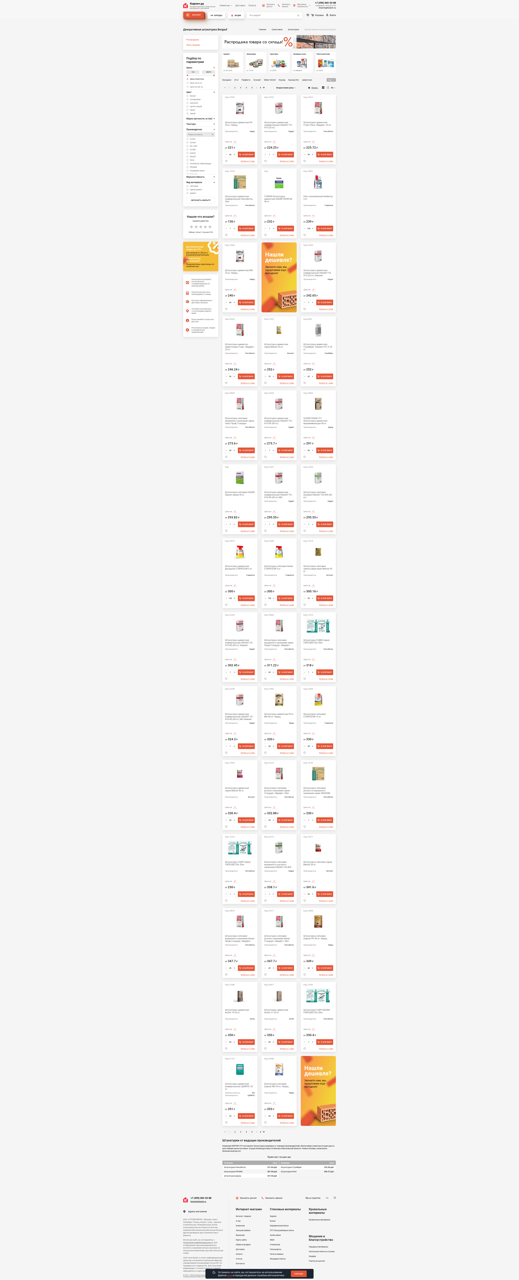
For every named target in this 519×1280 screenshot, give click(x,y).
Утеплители (275, 1244)
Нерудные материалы (318, 1247)
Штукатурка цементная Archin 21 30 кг (276, 1011)
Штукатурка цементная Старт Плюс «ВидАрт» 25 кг (317, 123)
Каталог (196, 15)
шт (235, 141)
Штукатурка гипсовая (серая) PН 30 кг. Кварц (315, 937)
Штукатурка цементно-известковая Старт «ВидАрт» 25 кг (239, 347)
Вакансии (240, 1235)
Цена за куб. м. (196, 87)
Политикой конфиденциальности (198, 1242)
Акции (237, 15)
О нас (238, 1221)
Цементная (307, 80)
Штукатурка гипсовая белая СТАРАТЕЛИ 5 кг (278, 567)
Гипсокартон (275, 1249)
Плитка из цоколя (317, 1261)
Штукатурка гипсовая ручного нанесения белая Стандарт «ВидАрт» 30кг (277, 938)
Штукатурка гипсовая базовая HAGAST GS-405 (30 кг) (317, 495)
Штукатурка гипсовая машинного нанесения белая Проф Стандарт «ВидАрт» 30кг (239, 938)
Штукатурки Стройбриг (291, 1167)
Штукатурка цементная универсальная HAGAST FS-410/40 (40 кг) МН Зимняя (239, 717)
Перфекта (246, 80)
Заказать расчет (248, 1198)
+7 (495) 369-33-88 (325, 3)
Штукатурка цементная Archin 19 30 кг (237, 1011)
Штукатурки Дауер (232, 1176)
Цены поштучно (197, 79)
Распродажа (192, 39)
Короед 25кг (293, 80)
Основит (257, 80)
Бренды (218, 15)
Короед (282, 80)
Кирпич (273, 1216)
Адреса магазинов (197, 1211)
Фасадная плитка (278, 1259)
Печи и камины (276, 1254)
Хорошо (298, 1274)
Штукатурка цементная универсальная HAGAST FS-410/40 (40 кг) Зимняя (239, 643)
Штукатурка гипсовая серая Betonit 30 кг (317, 863)
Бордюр (312, 1256)
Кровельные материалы (319, 1220)
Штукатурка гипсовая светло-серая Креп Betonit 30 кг (317, 569)
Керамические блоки (279, 1226)
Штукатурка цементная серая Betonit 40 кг (237, 789)
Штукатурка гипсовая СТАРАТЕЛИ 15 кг (314, 715)
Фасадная (226, 80)
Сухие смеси (275, 1235)
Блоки (272, 1221)
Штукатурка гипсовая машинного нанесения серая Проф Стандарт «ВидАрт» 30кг (278, 643)
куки (229, 1275)
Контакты (240, 1263)
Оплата (252, 5)
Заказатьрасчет (271, 5)
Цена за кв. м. (196, 83)
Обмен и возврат (243, 1244)
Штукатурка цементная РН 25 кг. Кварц (238, 123)
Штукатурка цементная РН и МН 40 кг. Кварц (278, 715)
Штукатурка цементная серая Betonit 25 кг (276, 345)
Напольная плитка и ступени (322, 1251)
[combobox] (286, 88)
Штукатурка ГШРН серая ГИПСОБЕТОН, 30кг (237, 863)
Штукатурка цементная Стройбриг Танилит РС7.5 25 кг (317, 347)
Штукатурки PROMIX (233, 1171)
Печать (314, 88)
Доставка (240, 5)
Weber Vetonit (270, 80)
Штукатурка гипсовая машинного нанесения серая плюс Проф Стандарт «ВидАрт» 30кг (239, 421)
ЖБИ (272, 1240)
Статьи (239, 1259)
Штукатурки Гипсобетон (235, 1167)
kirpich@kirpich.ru (327, 7)
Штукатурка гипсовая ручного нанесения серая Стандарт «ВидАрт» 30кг (277, 790)
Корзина (319, 15)
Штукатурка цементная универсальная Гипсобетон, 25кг (239, 199)
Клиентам (225, 5)
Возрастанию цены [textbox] (285, 88)
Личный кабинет (243, 1230)
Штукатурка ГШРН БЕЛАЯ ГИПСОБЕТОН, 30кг (316, 1011)
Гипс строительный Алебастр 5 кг (318, 197)
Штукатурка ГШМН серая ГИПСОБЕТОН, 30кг (316, 641)
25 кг (236, 80)
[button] (338, 62)
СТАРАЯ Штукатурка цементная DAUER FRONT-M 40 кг (278, 199)
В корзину (248, 154)
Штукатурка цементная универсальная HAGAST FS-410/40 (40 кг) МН (278, 495)
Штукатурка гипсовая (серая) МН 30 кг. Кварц (276, 1085)
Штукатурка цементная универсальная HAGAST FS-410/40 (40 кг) (278, 421)
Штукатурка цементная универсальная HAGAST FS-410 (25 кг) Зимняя (317, 273)
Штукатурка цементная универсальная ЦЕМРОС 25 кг (239, 1086)
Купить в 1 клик (248, 161)
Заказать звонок (273, 1198)
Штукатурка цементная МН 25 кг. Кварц (239, 271)
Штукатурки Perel (288, 1171)
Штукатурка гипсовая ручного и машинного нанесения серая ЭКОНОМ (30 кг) (316, 790)
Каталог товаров (243, 1216)
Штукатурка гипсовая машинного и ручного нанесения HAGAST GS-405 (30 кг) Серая (277, 864)
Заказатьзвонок (286, 5)
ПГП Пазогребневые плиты (282, 1230)
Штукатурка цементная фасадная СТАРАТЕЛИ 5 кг (238, 567)
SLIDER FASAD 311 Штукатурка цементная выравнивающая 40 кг (315, 421)
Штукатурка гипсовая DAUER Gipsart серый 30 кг (240, 493)
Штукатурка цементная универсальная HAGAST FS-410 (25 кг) (278, 125)
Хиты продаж (193, 45)
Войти (333, 15)
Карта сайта (241, 1240)
